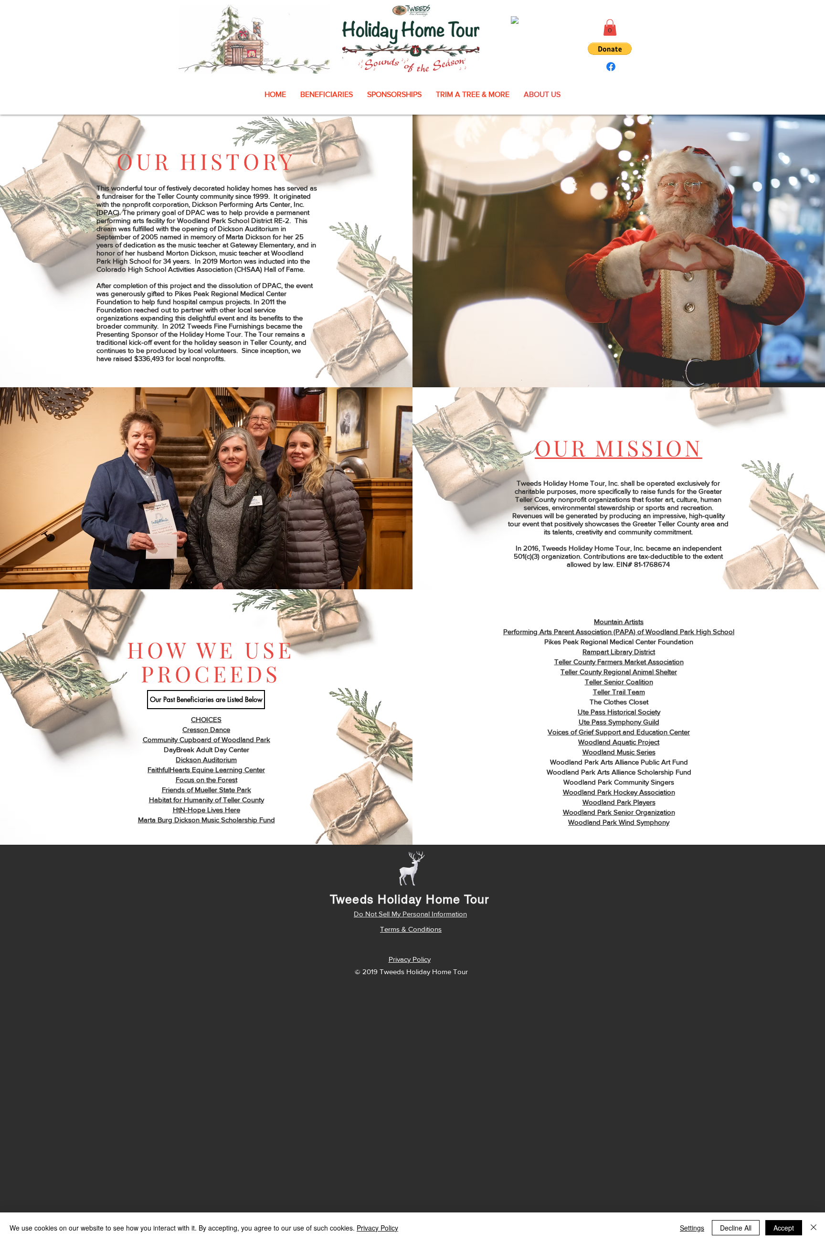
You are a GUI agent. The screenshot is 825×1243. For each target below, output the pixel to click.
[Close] (813, 1227)
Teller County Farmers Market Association (619, 662)
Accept (783, 1227)
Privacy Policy (377, 1227)
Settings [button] (692, 1227)
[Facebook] (611, 67)
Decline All (735, 1227)
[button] (610, 27)
